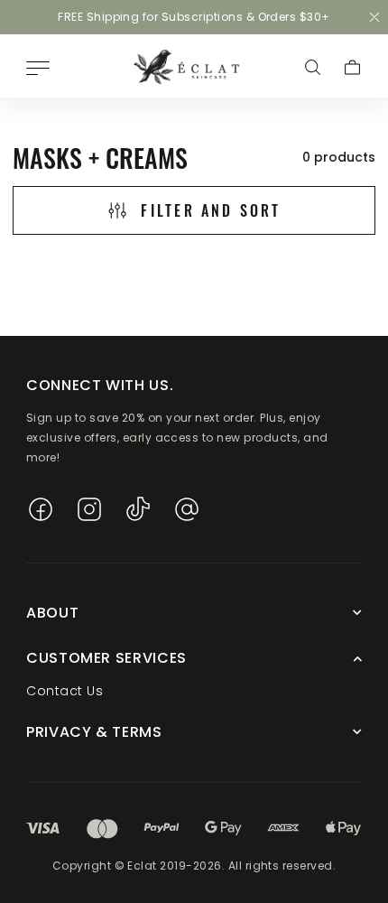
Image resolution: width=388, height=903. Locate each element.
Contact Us (65, 691)
